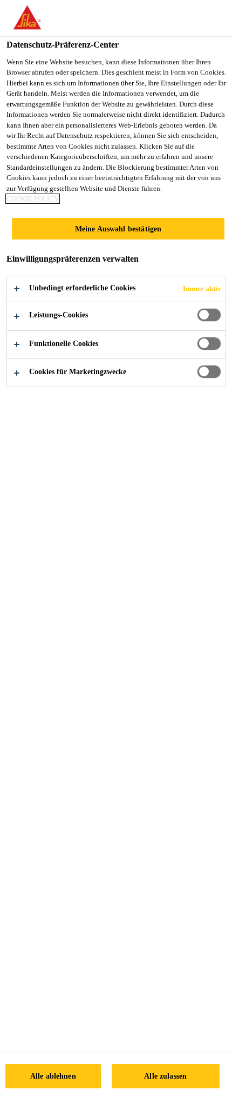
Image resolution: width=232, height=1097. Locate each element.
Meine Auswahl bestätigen (118, 228)
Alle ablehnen (53, 1076)
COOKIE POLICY (32, 199)
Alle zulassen (165, 1076)
